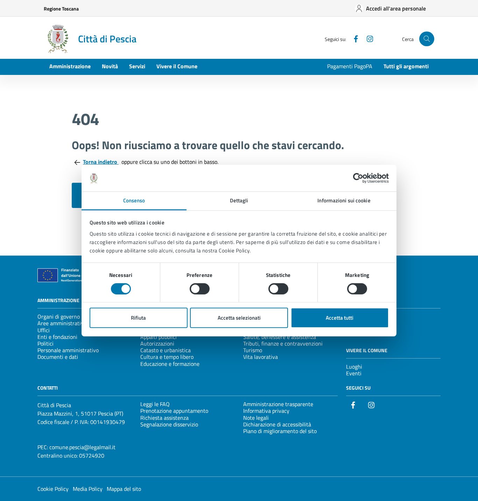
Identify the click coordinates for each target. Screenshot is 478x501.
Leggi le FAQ (155, 404)
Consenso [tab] (134, 200)
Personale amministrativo (68, 350)
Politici (45, 343)
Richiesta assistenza (164, 417)
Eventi (353, 373)
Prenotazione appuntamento (174, 410)
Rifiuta (138, 318)
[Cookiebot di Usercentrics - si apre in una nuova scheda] (358, 178)
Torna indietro (101, 162)
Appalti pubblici (158, 337)
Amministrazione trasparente (278, 404)
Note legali (256, 417)
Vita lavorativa (260, 357)
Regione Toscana (61, 8)
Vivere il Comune (176, 66)
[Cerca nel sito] (426, 39)
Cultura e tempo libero (167, 357)
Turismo (252, 350)
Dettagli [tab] (239, 200)
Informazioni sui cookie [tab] (343, 200)
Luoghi (354, 366)
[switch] (200, 288)
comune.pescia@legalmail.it (82, 447)
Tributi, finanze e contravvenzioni (283, 343)
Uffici (43, 330)
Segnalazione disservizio (169, 424)
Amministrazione (70, 66)
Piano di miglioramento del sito (280, 431)
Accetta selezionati (239, 318)
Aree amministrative (61, 323)
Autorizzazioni (157, 343)
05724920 (91, 455)
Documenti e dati (57, 357)
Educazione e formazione (169, 364)
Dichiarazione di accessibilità (277, 424)
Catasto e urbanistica (165, 350)
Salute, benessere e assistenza (279, 337)
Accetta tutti (339, 318)
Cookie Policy (53, 489)
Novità (110, 66)
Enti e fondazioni (57, 337)
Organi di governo (58, 316)
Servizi (137, 66)
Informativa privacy (266, 410)
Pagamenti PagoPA (349, 66)
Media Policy (88, 489)
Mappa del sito (124, 489)
